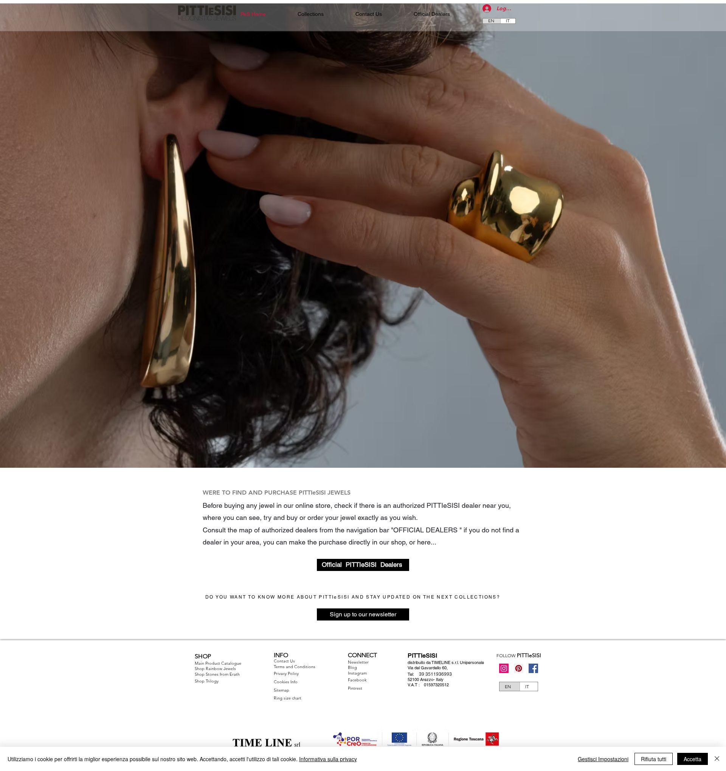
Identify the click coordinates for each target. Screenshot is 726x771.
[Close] (716, 759)
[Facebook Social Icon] (533, 668)
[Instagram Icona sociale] (504, 668)
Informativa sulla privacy (328, 759)
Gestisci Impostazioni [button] (603, 759)
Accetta (692, 759)
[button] (311, 14)
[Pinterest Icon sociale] (518, 668)
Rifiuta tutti (653, 759)
